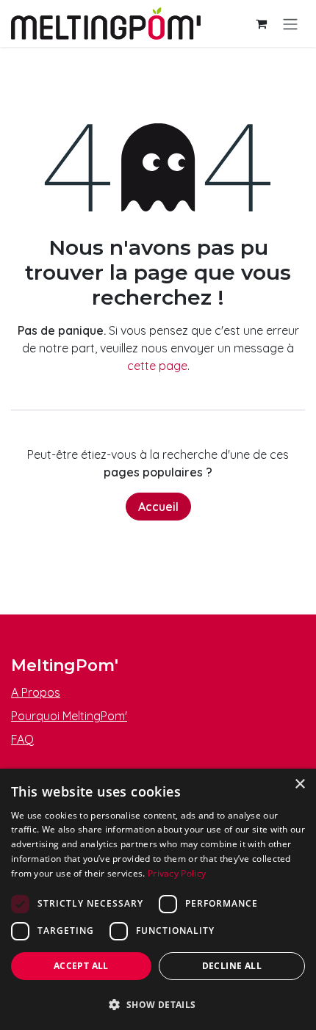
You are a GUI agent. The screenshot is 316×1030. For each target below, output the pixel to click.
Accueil (158, 506)
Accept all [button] (81, 966)
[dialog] (158, 899)
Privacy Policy (177, 873)
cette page (157, 365)
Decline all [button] (232, 966)
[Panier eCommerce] (261, 23)
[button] (158, 1004)
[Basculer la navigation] (290, 23)
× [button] (299, 784)
